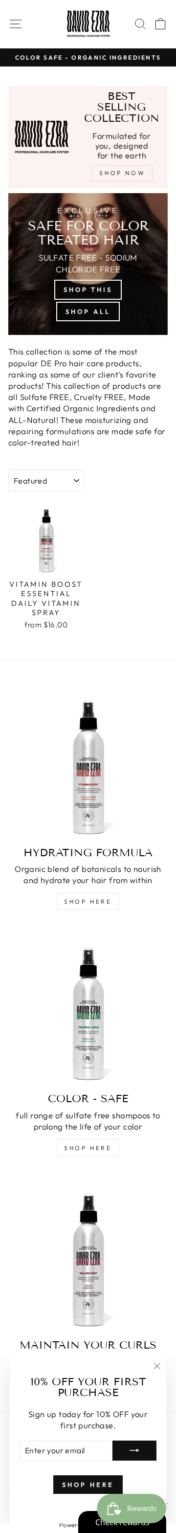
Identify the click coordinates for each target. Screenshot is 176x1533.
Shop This (88, 289)
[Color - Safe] (88, 1005)
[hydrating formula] (88, 759)
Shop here (87, 901)
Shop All (88, 311)
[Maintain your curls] (88, 1252)
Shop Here (87, 1148)
